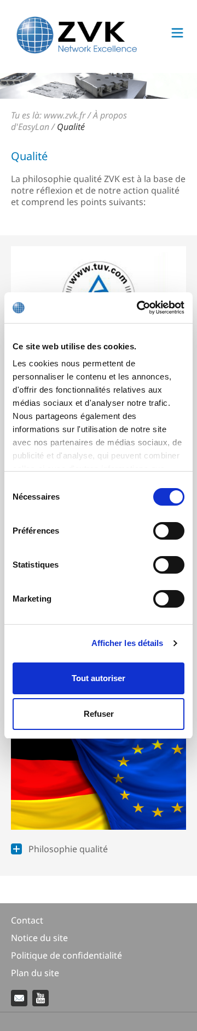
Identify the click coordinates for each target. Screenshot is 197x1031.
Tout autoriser (98, 678)
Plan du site (35, 973)
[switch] (168, 531)
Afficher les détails (127, 643)
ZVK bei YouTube (40, 998)
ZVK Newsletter (19, 998)
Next (181, 86)
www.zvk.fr (64, 115)
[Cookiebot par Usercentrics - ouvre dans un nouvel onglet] (139, 308)
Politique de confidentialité (66, 955)
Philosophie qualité (68, 849)
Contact (27, 920)
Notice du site (39, 938)
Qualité (71, 127)
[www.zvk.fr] (76, 50)
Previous (16, 86)
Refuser (99, 713)
